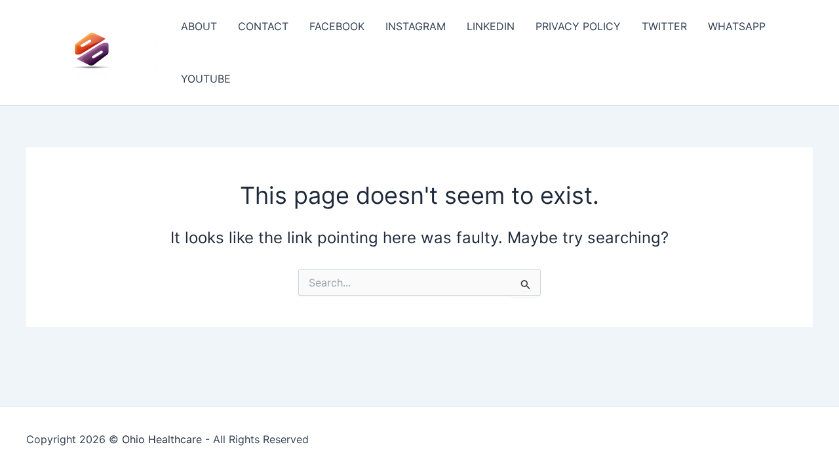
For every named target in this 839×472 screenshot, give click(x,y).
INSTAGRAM (415, 26)
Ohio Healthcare (162, 439)
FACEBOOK (336, 26)
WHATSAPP (737, 26)
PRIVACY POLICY (578, 26)
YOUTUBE (206, 78)
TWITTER (664, 26)
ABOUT (199, 26)
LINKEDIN (491, 26)
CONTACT (263, 26)
